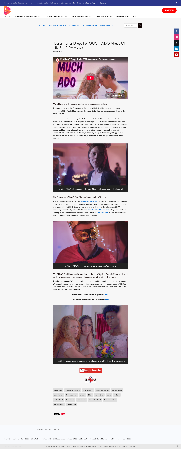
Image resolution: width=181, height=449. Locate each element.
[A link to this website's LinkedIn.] (176, 48)
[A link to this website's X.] (176, 43)
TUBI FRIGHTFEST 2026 (126, 16)
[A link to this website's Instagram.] (176, 37)
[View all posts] (39, 25)
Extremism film (74, 25)
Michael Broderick (106, 25)
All (44, 25)
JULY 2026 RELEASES (81, 16)
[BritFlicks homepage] (81, 10)
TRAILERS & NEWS (104, 16)
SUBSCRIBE (169, 10)
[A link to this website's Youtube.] (176, 54)
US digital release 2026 (57, 25)
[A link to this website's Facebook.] (176, 31)
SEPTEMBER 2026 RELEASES (26, 16)
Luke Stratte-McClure (89, 25)
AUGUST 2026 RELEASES (55, 16)
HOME (7, 16)
